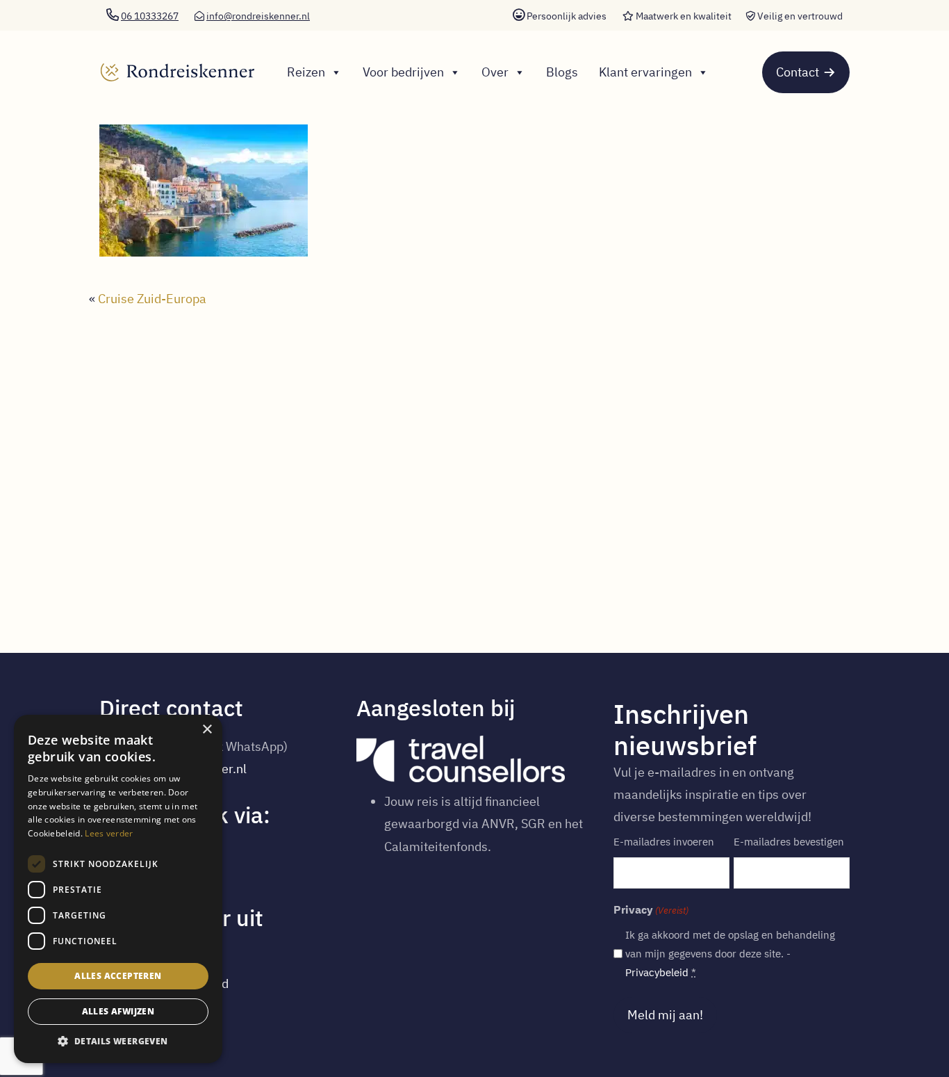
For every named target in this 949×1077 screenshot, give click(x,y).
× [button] (206, 729)
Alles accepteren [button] (117, 976)
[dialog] (118, 889)
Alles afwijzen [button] (118, 1011)
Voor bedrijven (403, 72)
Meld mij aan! (665, 1015)
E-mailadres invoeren (663, 841)
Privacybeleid (656, 972)
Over (495, 72)
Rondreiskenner (173, 59)
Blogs (562, 72)
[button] (118, 1041)
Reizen (306, 72)
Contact (797, 72)
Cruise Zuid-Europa (152, 299)
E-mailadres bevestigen (789, 841)
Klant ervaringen (645, 72)
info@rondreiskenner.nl (258, 16)
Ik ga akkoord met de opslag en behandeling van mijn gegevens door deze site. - (730, 953)
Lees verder (109, 833)
